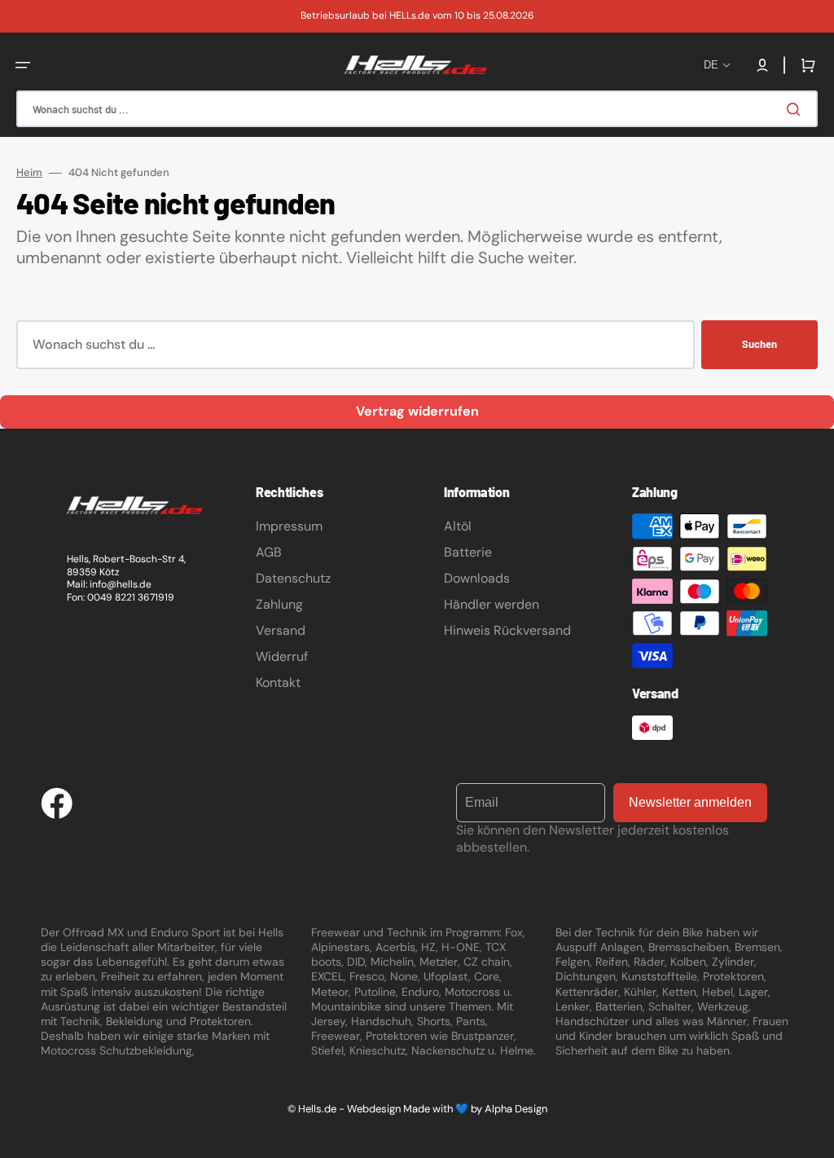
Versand (280, 630)
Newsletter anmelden (690, 802)
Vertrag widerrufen (417, 411)
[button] (23, 65)
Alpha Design (516, 1109)
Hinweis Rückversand (507, 630)
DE (711, 65)
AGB (269, 552)
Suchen (759, 343)
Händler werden (491, 604)
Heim (29, 172)
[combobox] (417, 108)
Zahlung (279, 604)
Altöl (458, 526)
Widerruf (282, 656)
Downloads (477, 578)
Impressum (289, 526)
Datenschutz (293, 578)
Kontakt (278, 682)
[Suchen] (796, 109)
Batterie (468, 552)
